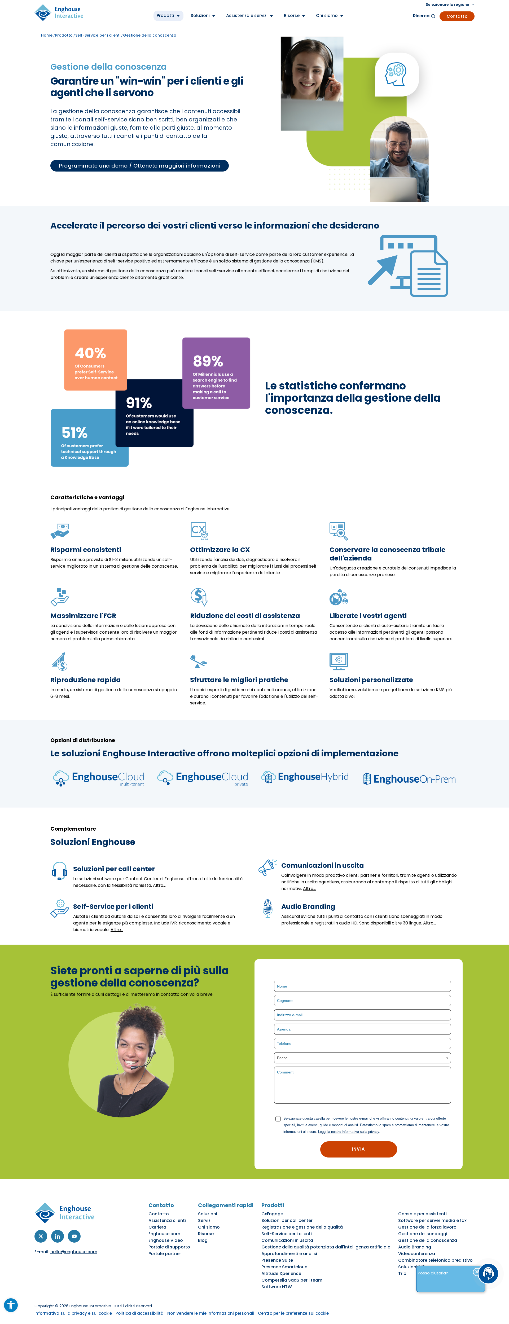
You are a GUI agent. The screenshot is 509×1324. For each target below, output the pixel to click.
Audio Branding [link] (414, 1247)
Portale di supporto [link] (169, 1247)
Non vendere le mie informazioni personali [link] (210, 1313)
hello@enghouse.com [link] (73, 1252)
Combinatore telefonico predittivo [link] (435, 1260)
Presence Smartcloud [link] (284, 1267)
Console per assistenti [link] (422, 1214)
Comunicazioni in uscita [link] (287, 1240)
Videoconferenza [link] (416, 1254)
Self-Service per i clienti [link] (97, 35)
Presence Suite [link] (277, 1260)
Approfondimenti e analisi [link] (289, 1254)
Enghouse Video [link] (165, 1240)
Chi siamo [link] (209, 1227)
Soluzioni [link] (207, 1214)
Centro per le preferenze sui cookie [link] (293, 1313)
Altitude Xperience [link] (281, 1273)
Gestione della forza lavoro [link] (427, 1227)
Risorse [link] (206, 1234)
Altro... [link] (159, 885)
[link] (11, 1305)
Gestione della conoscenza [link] (427, 1240)
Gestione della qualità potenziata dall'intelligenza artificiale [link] (325, 1247)
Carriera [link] (157, 1227)
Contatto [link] (457, 16)
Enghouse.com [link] (164, 1234)
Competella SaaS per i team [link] (291, 1280)
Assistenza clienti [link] (167, 1220)
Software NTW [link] (276, 1287)
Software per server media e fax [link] (432, 1220)
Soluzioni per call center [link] (287, 1220)
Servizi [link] (205, 1220)
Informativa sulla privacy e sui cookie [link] (73, 1313)
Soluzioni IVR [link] (411, 1267)
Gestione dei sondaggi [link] (422, 1234)
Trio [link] (402, 1273)
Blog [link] (203, 1240)
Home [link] (46, 35)
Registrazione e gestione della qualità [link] (302, 1227)
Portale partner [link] (164, 1254)
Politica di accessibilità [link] (140, 1313)
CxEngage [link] (272, 1214)
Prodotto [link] (64, 35)
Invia (358, 1149)
